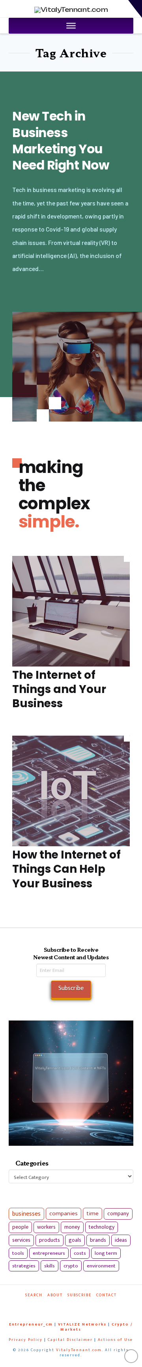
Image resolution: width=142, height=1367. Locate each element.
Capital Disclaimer (70, 1340)
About (55, 1295)
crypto (71, 1266)
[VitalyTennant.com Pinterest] (77, 1306)
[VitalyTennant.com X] (67, 1306)
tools (18, 1253)
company (118, 1213)
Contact (106, 1295)
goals (75, 1240)
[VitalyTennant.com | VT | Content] (86, 1306)
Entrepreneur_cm (31, 1324)
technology (101, 1226)
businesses (26, 1214)
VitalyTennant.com (79, 1350)
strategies (24, 1266)
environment (101, 1266)
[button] (135, 9)
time (92, 1213)
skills (49, 1266)
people (20, 1227)
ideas (121, 1240)
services (21, 1240)
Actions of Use (115, 1340)
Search (34, 1295)
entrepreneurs (49, 1253)
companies (63, 1213)
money (72, 1227)
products (49, 1240)
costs (80, 1253)
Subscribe (79, 1295)
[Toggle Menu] (71, 25)
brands (98, 1240)
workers (46, 1227)
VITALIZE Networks (82, 1324)
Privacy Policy (26, 1340)
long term (106, 1253)
